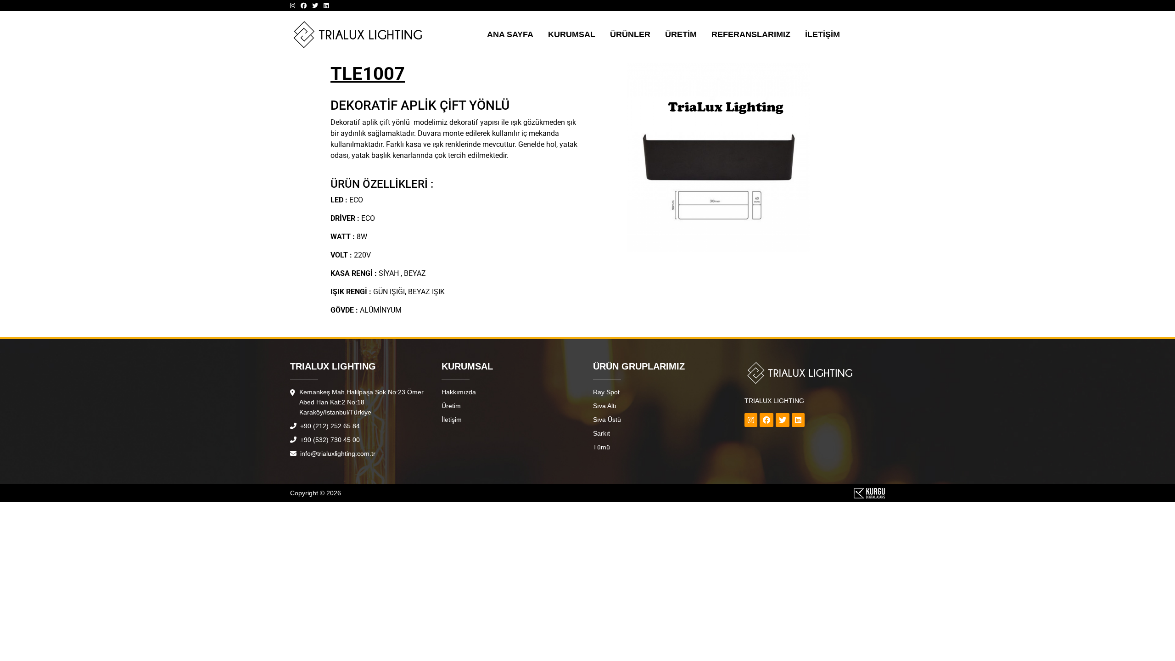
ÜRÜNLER (630, 34)
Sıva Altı (604, 405)
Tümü (601, 447)
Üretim (451, 405)
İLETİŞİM (822, 34)
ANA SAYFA (510, 34)
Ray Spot (606, 392)
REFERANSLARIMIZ (750, 34)
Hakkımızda (459, 392)
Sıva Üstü (607, 419)
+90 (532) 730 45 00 (329, 439)
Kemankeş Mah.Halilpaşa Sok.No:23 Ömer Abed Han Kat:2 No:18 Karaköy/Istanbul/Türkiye (361, 402)
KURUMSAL (571, 34)
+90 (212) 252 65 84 (329, 426)
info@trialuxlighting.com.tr (336, 453)
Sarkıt (601, 433)
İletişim (452, 419)
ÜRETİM (681, 34)
